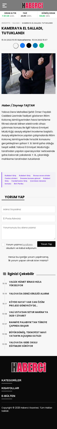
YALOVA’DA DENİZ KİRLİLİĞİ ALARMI (29, 293)
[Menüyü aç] (5, 5)
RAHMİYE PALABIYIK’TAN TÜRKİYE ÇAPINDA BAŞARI (28, 324)
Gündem (16, 23)
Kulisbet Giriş (10, 175)
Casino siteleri (11, 178)
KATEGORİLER (11, 380)
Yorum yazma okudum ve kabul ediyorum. (21, 246)
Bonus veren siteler (41, 175)
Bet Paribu (18, 184)
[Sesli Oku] (16, 46)
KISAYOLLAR (10, 388)
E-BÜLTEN (8, 395)
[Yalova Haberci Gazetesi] (32, 5)
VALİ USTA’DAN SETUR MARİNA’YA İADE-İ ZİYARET (28, 314)
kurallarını (27, 244)
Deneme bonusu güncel (30, 178)
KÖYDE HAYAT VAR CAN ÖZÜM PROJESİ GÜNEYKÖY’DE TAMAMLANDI (26, 303)
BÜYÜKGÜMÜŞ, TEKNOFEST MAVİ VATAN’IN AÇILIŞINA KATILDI (27, 334)
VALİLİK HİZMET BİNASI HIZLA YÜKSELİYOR (25, 283)
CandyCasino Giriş (19, 181)
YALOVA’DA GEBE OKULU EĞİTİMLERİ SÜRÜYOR (23, 344)
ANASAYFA (6, 23)
